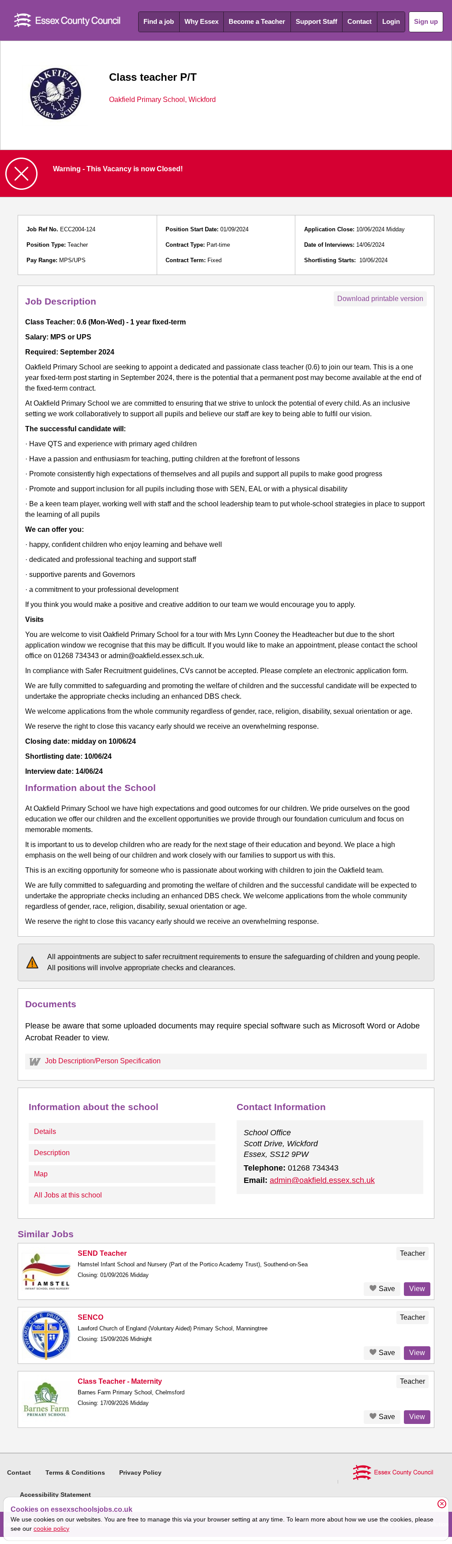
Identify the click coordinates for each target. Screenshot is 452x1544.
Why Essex (201, 21)
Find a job (158, 21)
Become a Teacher (257, 21)
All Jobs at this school (68, 1195)
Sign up (426, 21)
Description (52, 1152)
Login (391, 21)
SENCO (90, 1317)
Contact (359, 21)
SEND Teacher (102, 1253)
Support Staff (316, 21)
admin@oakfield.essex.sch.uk (322, 1180)
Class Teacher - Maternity (120, 1381)
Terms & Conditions (75, 1472)
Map (41, 1174)
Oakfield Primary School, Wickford (162, 99)
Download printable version (380, 298)
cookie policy (51, 1528)
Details (45, 1131)
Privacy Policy (140, 1472)
